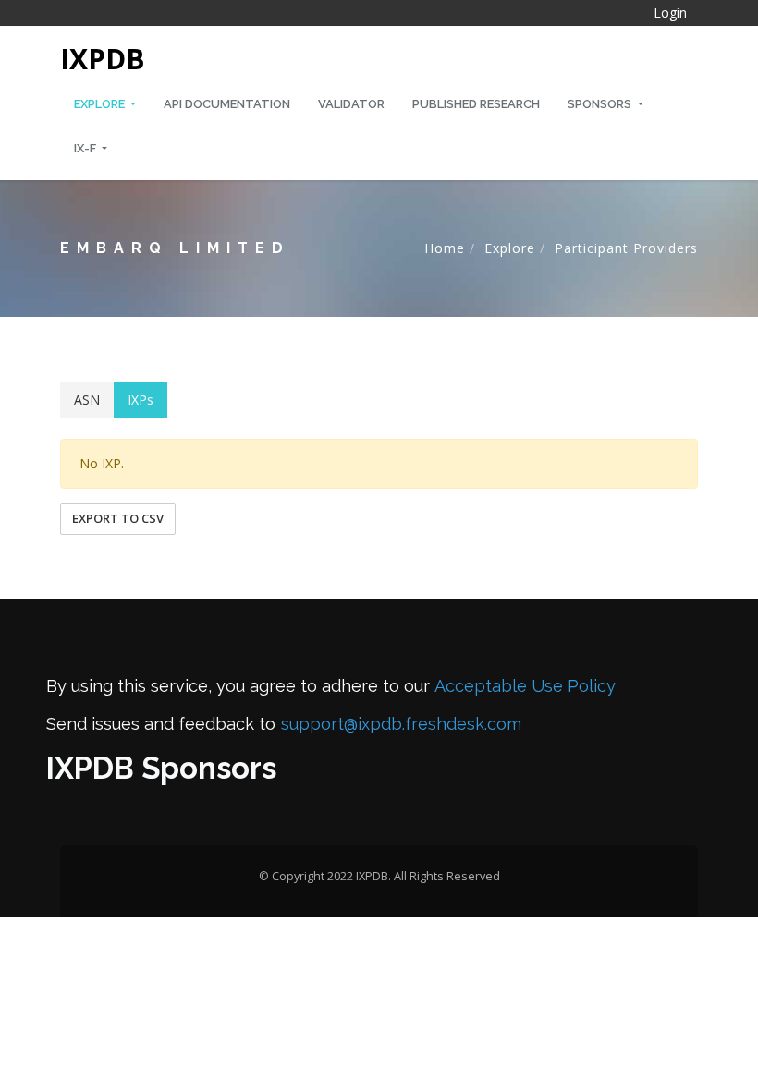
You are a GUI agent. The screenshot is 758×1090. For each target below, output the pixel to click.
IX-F (86, 148)
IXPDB (102, 59)
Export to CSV (118, 518)
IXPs (140, 399)
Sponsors (601, 104)
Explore (101, 104)
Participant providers (626, 248)
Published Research (476, 104)
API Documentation (227, 104)
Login (670, 12)
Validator (351, 104)
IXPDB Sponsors (161, 768)
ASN (87, 399)
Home (444, 248)
